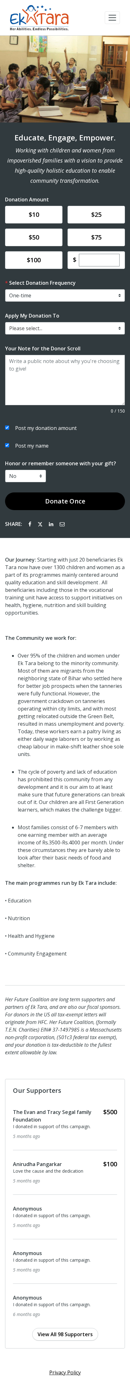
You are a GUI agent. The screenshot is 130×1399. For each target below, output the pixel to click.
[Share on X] (41, 524)
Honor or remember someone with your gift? (60, 463)
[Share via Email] (62, 524)
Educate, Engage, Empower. (65, 138)
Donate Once (65, 501)
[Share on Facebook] (30, 524)
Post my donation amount (46, 428)
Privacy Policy (65, 1372)
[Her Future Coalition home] (39, 17)
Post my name (32, 445)
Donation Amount (27, 199)
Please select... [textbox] (25, 328)
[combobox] (65, 328)
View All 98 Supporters (65, 1334)
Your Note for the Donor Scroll (42, 348)
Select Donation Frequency (42, 282)
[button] (112, 17)
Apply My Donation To (32, 315)
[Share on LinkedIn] (52, 524)
